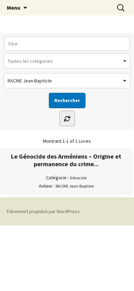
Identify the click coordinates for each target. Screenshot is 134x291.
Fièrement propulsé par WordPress (43, 211)
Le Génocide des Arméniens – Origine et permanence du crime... (66, 160)
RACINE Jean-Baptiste (75, 186)
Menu (13, 7)
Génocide (78, 177)
